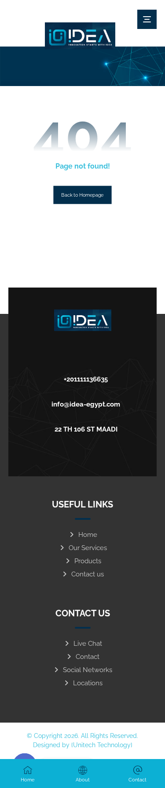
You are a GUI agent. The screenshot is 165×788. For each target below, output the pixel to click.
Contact (87, 657)
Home (87, 535)
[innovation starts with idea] (80, 35)
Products (87, 561)
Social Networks (87, 670)
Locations (88, 683)
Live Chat (87, 644)
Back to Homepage (82, 195)
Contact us (87, 574)
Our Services (88, 548)
